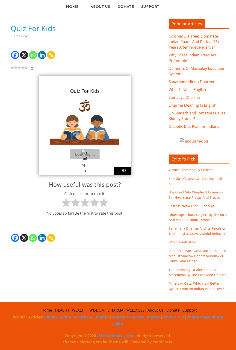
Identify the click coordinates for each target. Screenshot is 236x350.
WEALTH (79, 310)
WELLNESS (135, 310)
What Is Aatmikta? (182, 242)
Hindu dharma (57, 317)
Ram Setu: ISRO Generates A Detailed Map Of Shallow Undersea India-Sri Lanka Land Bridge (197, 255)
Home (72, 7)
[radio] (66, 203)
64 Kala (118, 317)
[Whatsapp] (33, 51)
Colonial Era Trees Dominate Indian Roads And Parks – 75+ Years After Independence (194, 42)
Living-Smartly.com (116, 335)
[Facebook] (15, 51)
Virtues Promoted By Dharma (191, 170)
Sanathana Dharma (91, 317)
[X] (24, 51)
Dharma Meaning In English (192, 105)
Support (150, 7)
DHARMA (115, 310)
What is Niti (173, 317)
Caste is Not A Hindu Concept (191, 206)
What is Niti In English (187, 89)
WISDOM (97, 310)
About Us (100, 7)
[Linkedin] (42, 51)
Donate (125, 7)
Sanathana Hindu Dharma (191, 81)
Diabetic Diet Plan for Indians (194, 126)
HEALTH (62, 310)
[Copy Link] (51, 51)
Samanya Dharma (184, 97)
